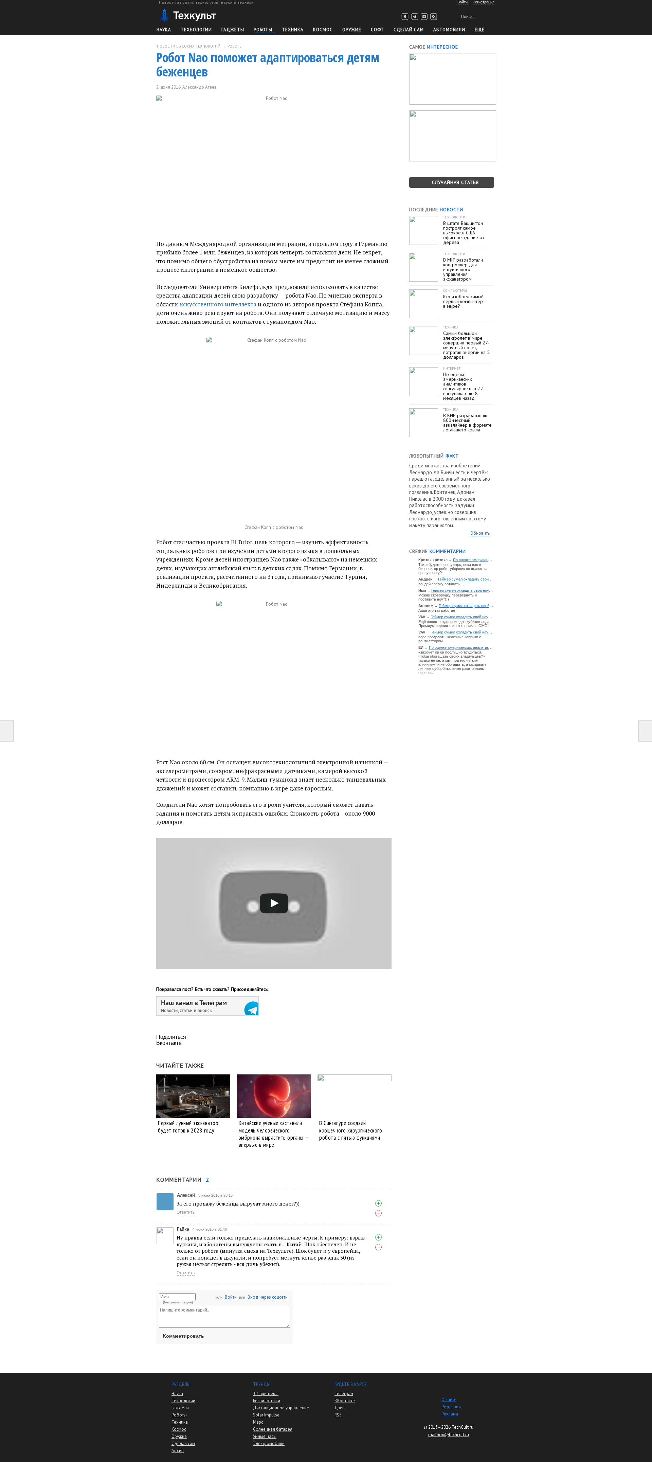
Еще (480, 30)
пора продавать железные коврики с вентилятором (449, 639)
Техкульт (188, 15)
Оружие (351, 30)
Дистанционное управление (281, 1408)
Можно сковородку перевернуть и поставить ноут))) (447, 597)
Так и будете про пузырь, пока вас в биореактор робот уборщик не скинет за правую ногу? (452, 569)
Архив (177, 1451)
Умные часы (264, 1436)
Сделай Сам (409, 30)
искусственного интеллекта (217, 304)
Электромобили (269, 1443)
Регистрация (483, 2)
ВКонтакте (344, 1401)
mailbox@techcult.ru (448, 1435)
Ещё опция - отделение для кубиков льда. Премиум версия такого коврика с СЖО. (454, 624)
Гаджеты (232, 30)
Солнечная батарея (272, 1429)
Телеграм (343, 1393)
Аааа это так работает (437, 610)
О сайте (448, 1400)
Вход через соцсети (268, 1297)
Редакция (451, 1407)
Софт (377, 30)
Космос (323, 30)
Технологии (196, 30)
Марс (258, 1422)
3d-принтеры (265, 1393)
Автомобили (449, 30)
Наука (164, 30)
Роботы (263, 30)
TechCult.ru (462, 1427)
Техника (293, 30)
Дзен (339, 1408)
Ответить (186, 1212)
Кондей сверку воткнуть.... (441, 584)
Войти (231, 1297)
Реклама (449, 1414)
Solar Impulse (266, 1415)
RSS (338, 1415)
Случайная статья (455, 182)
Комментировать (183, 1336)
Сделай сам (183, 1443)
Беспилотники (266, 1401)
